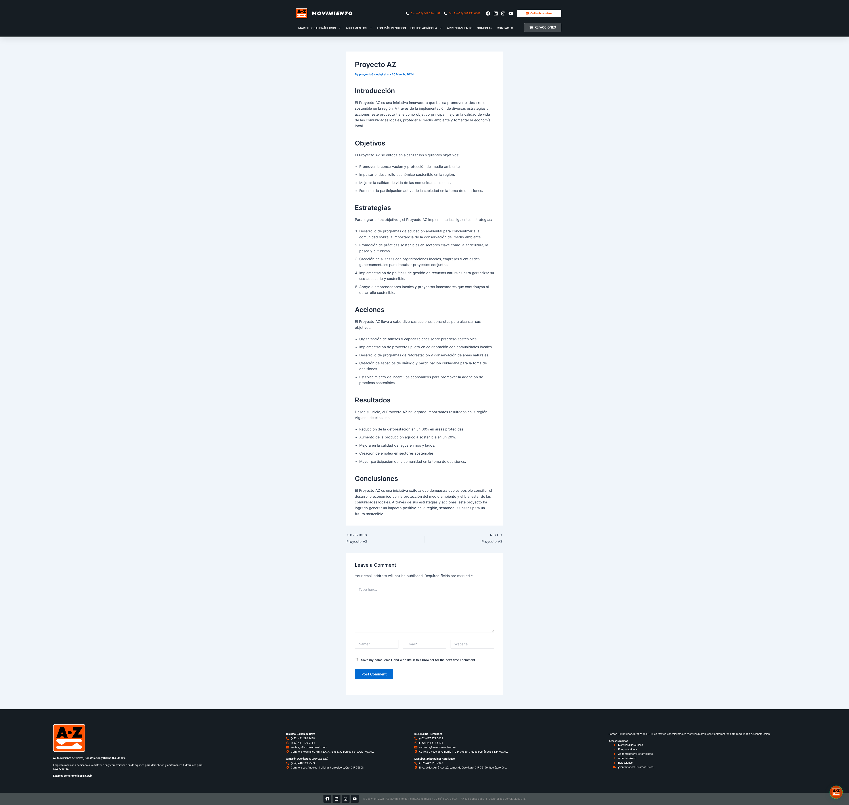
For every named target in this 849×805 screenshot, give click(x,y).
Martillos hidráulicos (317, 28)
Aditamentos (356, 28)
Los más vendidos (391, 28)
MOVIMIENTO (332, 13)
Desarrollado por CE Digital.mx (507, 798)
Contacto (505, 28)
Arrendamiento (459, 28)
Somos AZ (484, 28)
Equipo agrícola (423, 28)
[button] (836, 792)
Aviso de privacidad (472, 798)
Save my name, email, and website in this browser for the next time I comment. (418, 660)
